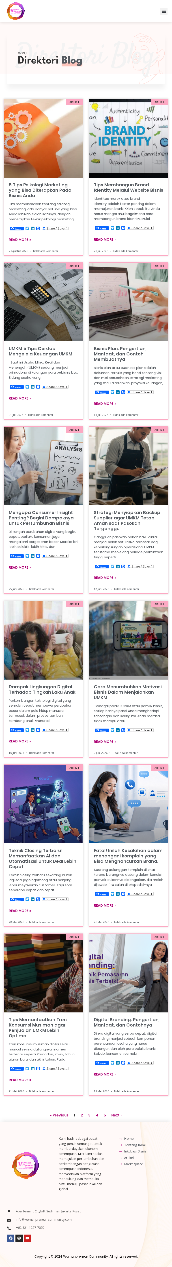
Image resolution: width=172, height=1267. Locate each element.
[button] (164, 11)
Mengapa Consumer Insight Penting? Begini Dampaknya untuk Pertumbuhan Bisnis (41, 517)
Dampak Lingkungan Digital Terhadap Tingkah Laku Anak (42, 689)
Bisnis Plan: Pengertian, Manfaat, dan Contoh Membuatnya (120, 353)
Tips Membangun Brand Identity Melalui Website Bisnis (128, 187)
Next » (116, 1115)
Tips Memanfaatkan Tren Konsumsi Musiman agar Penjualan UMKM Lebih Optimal (38, 1027)
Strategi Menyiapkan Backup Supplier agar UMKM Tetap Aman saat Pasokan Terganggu (127, 520)
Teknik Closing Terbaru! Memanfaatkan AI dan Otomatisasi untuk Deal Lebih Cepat (42, 858)
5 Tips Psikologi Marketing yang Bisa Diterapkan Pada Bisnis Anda (40, 190)
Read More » (20, 239)
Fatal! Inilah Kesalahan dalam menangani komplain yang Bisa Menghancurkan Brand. (128, 855)
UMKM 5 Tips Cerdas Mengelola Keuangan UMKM (40, 351)
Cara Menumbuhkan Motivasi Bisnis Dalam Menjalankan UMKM (128, 692)
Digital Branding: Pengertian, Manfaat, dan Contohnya (127, 1022)
